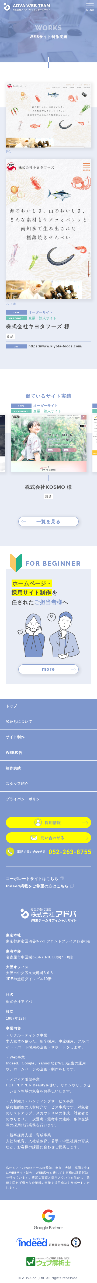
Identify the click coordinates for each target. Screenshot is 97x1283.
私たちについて (19, 721)
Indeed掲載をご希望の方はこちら (37, 886)
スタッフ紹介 (17, 784)
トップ (11, 706)
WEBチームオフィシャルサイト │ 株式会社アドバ (27, 7)
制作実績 (13, 768)
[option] (48, 451)
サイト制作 (15, 737)
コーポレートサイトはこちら (32, 878)
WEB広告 (14, 753)
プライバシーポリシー (25, 799)
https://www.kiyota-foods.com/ (55, 346)
